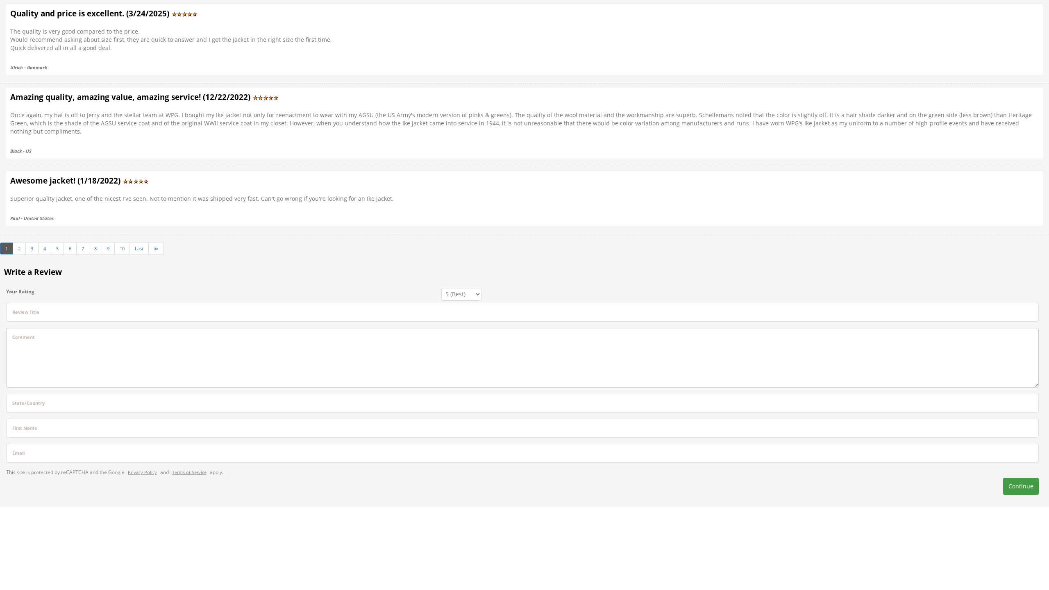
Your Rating (20, 291)
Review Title (25, 312)
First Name (24, 428)
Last (139, 248)
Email (18, 453)
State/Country (28, 403)
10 (122, 248)
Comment (23, 337)
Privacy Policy (142, 472)
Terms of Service (189, 472)
